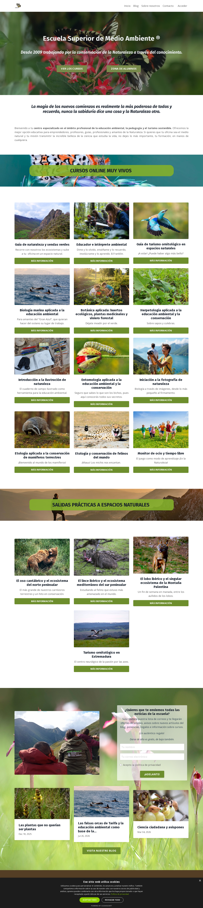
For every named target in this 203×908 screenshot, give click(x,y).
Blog (136, 5)
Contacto (168, 5)
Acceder (182, 5)
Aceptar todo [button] (90, 900)
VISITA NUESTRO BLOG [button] (101, 850)
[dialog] (101, 893)
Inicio (127, 5)
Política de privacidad (120, 894)
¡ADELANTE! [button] (152, 774)
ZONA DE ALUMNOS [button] (123, 68)
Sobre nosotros (150, 5)
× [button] (200, 881)
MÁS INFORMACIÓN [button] (42, 260)
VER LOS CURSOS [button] (72, 68)
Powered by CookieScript (101, 906)
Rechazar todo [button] (112, 900)
